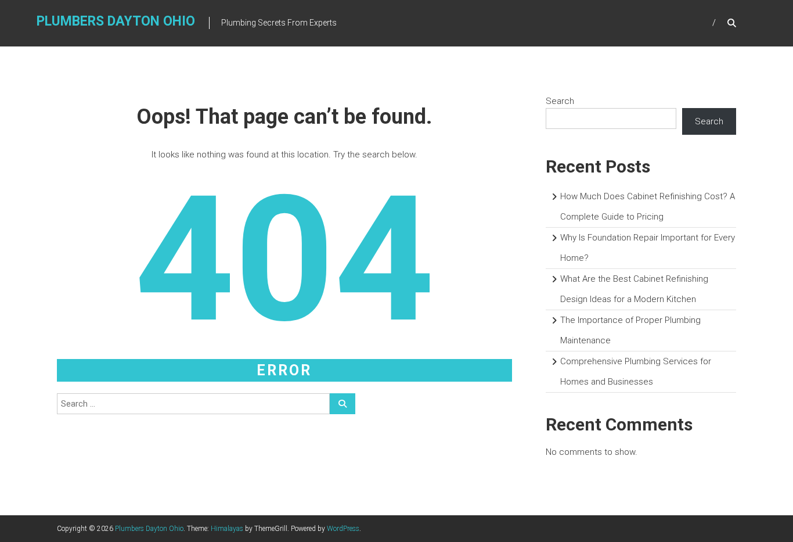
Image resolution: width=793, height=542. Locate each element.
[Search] (342, 403)
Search (560, 101)
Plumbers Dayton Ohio (116, 21)
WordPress (343, 529)
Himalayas (227, 529)
